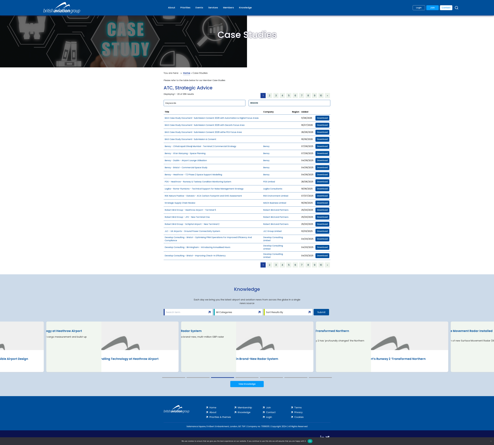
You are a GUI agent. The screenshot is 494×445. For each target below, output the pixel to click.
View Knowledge (247, 383)
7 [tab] (320, 377)
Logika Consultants (272, 188)
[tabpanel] (112, 347)
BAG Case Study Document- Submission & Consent (190, 139)
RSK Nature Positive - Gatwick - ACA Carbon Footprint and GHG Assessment (203, 195)
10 (321, 95)
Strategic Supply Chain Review (180, 202)
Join (432, 7)
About (171, 7)
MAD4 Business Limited (274, 202)
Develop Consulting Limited (273, 239)
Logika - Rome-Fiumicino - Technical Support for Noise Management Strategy (204, 188)
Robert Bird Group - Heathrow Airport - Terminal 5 (190, 209)
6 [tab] (295, 377)
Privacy (298, 412)
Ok (310, 441)
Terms (298, 407)
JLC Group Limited (272, 231)
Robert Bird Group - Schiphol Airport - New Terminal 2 (192, 224)
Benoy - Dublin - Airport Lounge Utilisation (186, 160)
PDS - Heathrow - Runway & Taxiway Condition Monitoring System (198, 181)
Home (186, 73)
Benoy (266, 146)
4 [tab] (247, 377)
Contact (446, 7)
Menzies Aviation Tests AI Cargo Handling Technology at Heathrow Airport (103, 359)
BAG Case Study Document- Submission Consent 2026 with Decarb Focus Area (204, 125)
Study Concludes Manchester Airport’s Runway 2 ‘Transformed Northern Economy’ (372, 361)
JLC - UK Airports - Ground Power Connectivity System (192, 231)
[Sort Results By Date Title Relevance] (288, 312)
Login (419, 7)
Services (213, 7)
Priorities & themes (220, 417)
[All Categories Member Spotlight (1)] (238, 312)
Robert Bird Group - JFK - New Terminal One (187, 217)
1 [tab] (173, 377)
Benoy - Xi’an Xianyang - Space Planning (185, 153)
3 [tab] (222, 377)
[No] (490, 441)
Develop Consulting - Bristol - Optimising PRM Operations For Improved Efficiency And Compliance (208, 239)
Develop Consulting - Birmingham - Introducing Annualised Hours (197, 247)
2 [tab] (198, 377)
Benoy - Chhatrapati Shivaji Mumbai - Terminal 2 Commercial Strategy (200, 146)
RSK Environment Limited (275, 195)
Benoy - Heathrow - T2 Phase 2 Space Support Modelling (193, 174)
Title (167, 111)
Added (304, 111)
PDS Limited (269, 181)
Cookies (299, 417)
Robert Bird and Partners (275, 209)
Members (228, 7)
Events (199, 7)
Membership (245, 407)
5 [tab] (271, 377)
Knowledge (245, 7)
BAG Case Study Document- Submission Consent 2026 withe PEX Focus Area (203, 132)
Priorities (185, 7)
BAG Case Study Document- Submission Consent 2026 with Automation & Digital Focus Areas (212, 118)
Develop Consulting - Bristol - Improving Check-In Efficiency (195, 255)
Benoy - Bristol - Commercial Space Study (186, 167)
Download (322, 118)
